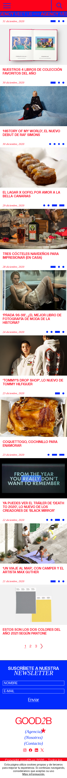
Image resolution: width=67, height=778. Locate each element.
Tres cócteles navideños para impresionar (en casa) (31, 255)
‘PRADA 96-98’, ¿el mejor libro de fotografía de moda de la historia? (32, 318)
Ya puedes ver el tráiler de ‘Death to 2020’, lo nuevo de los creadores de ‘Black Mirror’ (33, 506)
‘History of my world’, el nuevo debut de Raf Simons (31, 133)
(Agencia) (33, 731)
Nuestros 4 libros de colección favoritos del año (32, 71)
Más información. (33, 774)
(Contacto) (33, 743)
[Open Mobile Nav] (7, 6)
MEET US (23, 14)
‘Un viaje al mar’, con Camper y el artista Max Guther (33, 570)
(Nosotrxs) (33, 737)
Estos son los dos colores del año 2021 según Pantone (32, 631)
